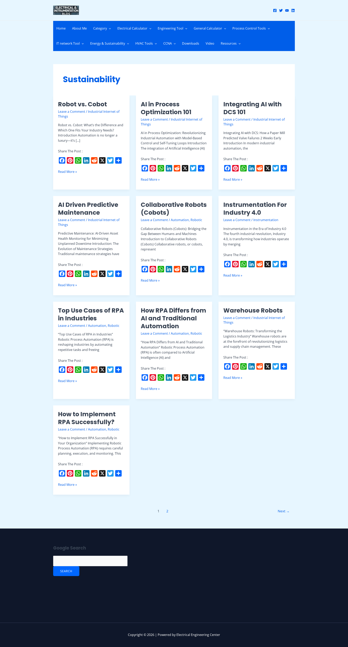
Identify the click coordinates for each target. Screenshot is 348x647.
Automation (180, 220)
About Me (79, 28)
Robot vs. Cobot (82, 104)
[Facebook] (275, 10)
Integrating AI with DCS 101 (252, 108)
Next (284, 511)
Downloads (190, 43)
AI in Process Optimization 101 (166, 108)
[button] (109, 28)
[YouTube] (287, 10)
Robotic (196, 220)
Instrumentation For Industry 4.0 (255, 208)
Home (61, 28)
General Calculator (208, 28)
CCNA (167, 43)
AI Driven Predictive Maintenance (88, 208)
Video (210, 43)
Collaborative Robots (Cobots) (174, 208)
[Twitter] (281, 10)
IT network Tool (68, 43)
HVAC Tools (144, 43)
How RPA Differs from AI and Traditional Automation (173, 318)
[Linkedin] (293, 10)
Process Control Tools (249, 28)
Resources (229, 43)
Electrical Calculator (132, 28)
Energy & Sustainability (107, 43)
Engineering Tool (170, 28)
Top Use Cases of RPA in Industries (91, 314)
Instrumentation (265, 220)
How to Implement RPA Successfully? (87, 418)
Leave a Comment (71, 111)
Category (100, 28)
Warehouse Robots (253, 310)
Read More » (67, 171)
